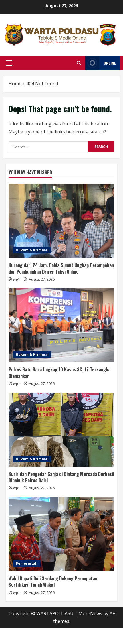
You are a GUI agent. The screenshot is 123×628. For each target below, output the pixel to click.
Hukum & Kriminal (32, 250)
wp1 (16, 279)
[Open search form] (79, 62)
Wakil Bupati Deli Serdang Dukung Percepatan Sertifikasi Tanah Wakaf (53, 581)
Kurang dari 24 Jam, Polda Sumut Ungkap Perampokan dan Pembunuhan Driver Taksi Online (61, 268)
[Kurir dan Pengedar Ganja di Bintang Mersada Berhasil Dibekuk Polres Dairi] (61, 430)
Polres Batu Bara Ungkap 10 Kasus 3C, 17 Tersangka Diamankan (59, 372)
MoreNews (90, 613)
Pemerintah (26, 563)
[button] (9, 63)
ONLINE (110, 63)
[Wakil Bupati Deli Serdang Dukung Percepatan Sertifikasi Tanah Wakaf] (61, 534)
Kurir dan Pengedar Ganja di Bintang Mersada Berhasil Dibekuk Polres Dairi (61, 477)
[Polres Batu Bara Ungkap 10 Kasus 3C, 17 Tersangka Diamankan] (61, 325)
